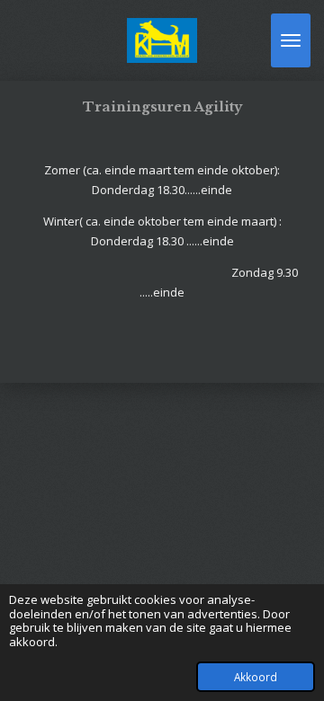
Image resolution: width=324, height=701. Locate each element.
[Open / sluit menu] (290, 40)
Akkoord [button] (255, 677)
